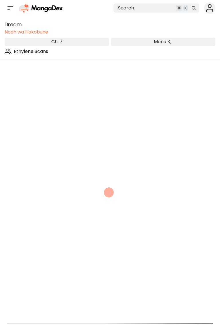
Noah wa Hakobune (26, 32)
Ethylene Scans (31, 51)
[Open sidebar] (10, 8)
